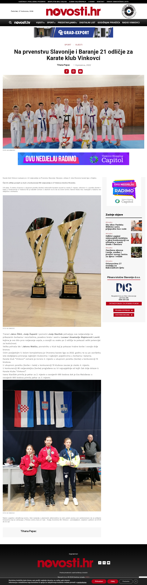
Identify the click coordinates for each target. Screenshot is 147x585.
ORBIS (87, 577)
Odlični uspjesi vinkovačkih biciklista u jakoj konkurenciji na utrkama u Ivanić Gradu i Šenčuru (117, 240)
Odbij (113, 581)
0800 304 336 (124, 300)
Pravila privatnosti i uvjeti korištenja (71, 572)
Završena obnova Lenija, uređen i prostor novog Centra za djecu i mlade (116, 253)
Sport (68, 45)
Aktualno (109, 222)
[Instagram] (73, 71)
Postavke (126, 581)
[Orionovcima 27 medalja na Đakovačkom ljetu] (136, 264)
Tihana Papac (63, 65)
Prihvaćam (99, 581)
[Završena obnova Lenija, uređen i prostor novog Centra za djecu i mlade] (136, 252)
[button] (10, 22)
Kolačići (85, 572)
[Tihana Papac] (11, 532)
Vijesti (78, 45)
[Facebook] (66, 71)
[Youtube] (80, 71)
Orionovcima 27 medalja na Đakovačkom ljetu (115, 265)
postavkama (81, 582)
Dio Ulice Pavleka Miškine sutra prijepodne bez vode (116, 226)
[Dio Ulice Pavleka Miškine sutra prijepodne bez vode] (136, 225)
